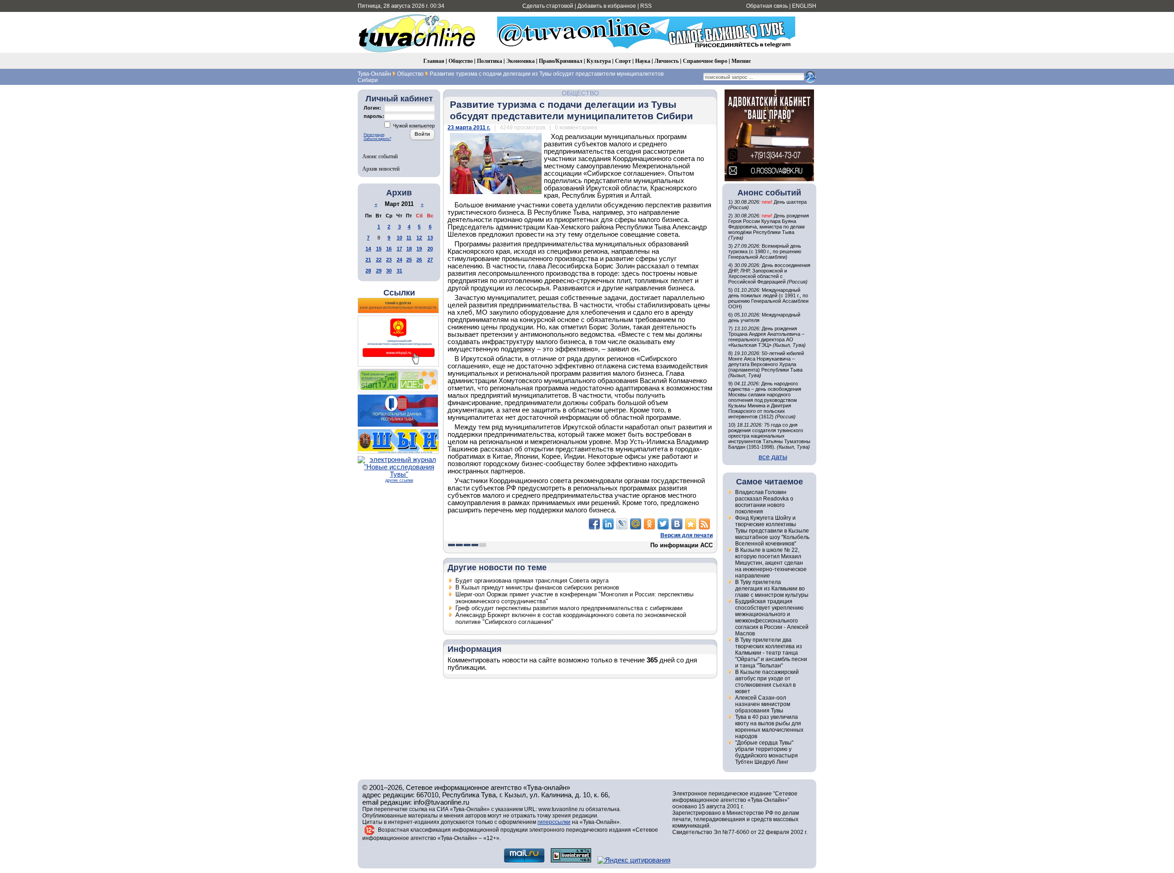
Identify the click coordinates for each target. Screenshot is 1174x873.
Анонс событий (380, 156)
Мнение (741, 61)
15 (379, 248)
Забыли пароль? (377, 139)
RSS (646, 6)
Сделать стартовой (547, 6)
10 (399, 237)
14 (368, 248)
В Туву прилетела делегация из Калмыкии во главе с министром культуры (772, 588)
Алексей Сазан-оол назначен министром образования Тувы (762, 704)
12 (419, 237)
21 (368, 259)
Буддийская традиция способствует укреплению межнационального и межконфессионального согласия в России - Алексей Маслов (772, 617)
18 (409, 248)
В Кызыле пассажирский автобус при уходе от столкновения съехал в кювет (767, 682)
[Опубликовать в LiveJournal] (621, 523)
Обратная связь (767, 6)
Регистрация (374, 135)
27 (430, 259)
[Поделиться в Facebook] (594, 523)
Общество (461, 61)
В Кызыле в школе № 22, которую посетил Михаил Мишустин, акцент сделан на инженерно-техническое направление (771, 563)
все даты (773, 457)
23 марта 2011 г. (469, 127)
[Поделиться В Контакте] (676, 523)
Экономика (520, 61)
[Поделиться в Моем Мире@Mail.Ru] (635, 523)
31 (399, 270)
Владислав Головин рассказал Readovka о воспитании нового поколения (764, 502)
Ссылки (399, 292)
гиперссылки (553, 822)
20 (430, 248)
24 (399, 259)
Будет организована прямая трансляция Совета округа (532, 580)
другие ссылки (399, 480)
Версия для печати (686, 535)
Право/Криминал (560, 61)
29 (379, 270)
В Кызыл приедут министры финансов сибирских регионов (537, 587)
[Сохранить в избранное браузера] (690, 523)
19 (419, 248)
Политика (489, 61)
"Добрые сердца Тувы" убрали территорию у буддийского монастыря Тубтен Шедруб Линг (766, 752)
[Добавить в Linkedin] (608, 523)
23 (389, 259)
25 (409, 259)
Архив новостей (380, 168)
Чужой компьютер (413, 125)
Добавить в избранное (606, 6)
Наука (642, 61)
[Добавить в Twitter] (663, 523)
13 (430, 237)
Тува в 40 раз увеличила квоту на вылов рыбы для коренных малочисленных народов (769, 727)
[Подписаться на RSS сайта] (704, 523)
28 (368, 270)
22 (379, 259)
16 (389, 248)
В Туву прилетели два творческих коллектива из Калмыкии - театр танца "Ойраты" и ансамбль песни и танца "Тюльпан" (771, 653)
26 (419, 259)
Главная (433, 61)
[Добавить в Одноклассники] (649, 523)
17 (399, 248)
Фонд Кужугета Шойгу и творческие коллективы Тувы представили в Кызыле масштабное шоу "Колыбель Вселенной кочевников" (772, 531)
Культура (599, 61)
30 (389, 270)
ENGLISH (804, 6)
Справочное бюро (705, 61)
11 (408, 237)
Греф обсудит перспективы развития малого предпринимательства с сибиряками (568, 608)
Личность (666, 61)
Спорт (623, 61)
